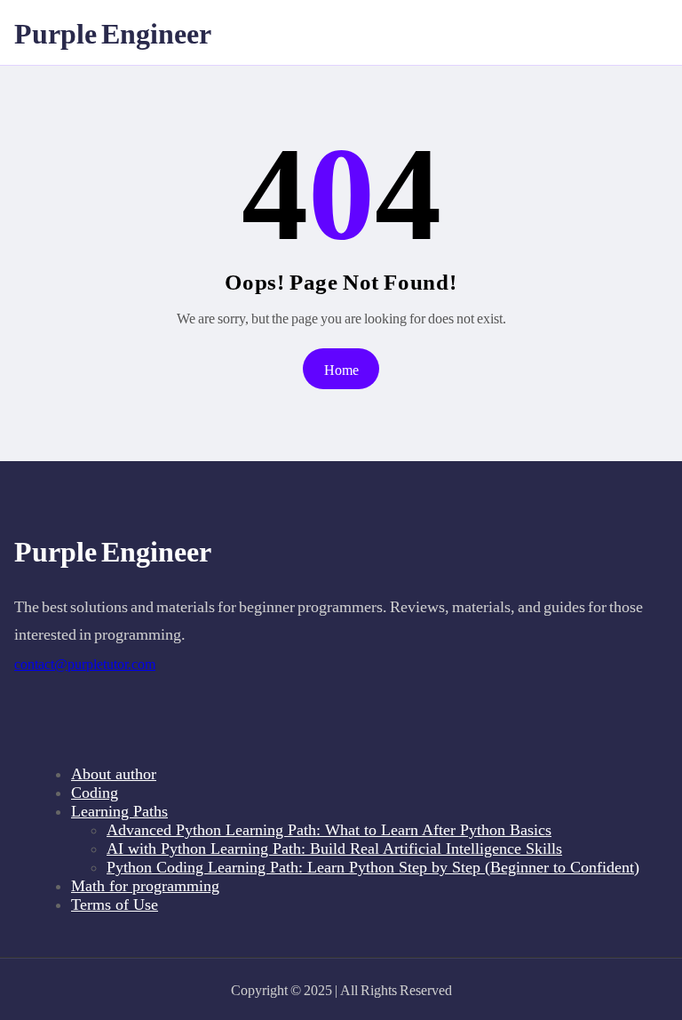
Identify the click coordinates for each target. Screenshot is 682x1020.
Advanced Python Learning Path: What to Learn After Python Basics (329, 830)
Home (341, 369)
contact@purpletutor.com (84, 664)
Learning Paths (119, 811)
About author (113, 774)
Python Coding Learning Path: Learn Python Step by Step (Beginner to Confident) (373, 867)
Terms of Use (114, 904)
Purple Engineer (112, 32)
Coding (94, 792)
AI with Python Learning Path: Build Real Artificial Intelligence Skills (334, 848)
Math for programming (145, 886)
